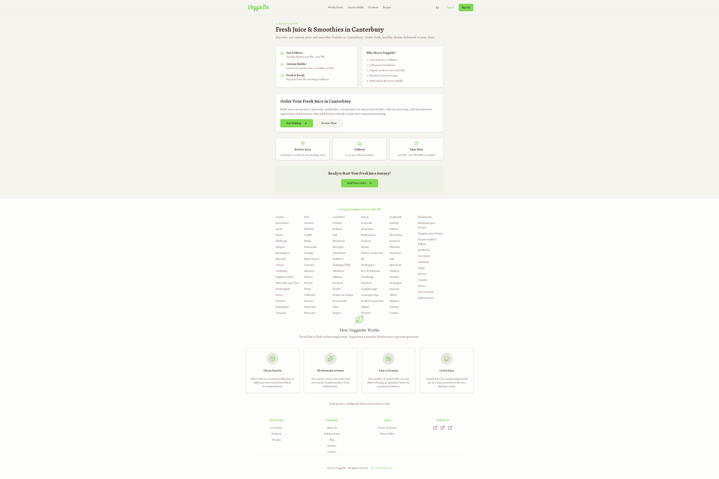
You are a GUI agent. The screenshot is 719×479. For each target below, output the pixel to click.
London (280, 217)
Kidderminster (426, 298)
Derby (307, 289)
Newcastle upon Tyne (287, 283)
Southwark (424, 250)
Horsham (338, 283)
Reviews (331, 446)
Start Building (293, 123)
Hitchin (365, 247)
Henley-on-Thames (343, 295)
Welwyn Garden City (372, 253)
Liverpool (281, 313)
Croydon (422, 280)
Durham (337, 223)
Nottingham (282, 307)
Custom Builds (356, 7)
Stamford (366, 283)
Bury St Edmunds (370, 271)
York (306, 217)
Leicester (309, 223)
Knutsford (395, 253)
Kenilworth (395, 217)
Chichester (338, 271)
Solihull (365, 307)
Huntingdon (367, 265)
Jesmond (394, 289)
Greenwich (424, 256)
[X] (442, 427)
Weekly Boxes (335, 7)
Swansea (308, 301)
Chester (308, 277)
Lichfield (394, 223)
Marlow (337, 289)
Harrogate (338, 247)
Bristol (279, 235)
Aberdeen (309, 271)
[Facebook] (450, 427)
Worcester (310, 313)
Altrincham (395, 265)
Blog (331, 440)
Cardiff (308, 235)
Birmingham (282, 253)
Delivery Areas (332, 434)
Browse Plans (328, 123)
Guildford (338, 259)
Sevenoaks (366, 223)
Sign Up (466, 7)
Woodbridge (367, 277)
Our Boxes (276, 428)
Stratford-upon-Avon (372, 301)
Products (373, 7)
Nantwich (394, 241)
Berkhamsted (368, 235)
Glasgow (280, 247)
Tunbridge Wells (341, 265)
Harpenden (367, 229)
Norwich (280, 301)
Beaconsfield (339, 301)
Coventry (309, 265)
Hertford (366, 241)
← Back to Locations (287, 23)
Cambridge (282, 271)
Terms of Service (387, 428)
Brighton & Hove (285, 277)
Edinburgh (281, 241)
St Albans (337, 229)
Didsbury (394, 271)
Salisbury (337, 277)
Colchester (310, 295)
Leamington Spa (369, 295)
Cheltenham (339, 253)
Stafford (393, 229)
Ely (362, 259)
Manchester (282, 223)
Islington (394, 301)
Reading (308, 253)
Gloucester (310, 307)
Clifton (393, 295)
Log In (450, 7)
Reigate (337, 313)
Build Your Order (356, 183)
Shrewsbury (395, 235)
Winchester (339, 241)
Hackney (394, 307)
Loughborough (369, 289)
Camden (394, 313)
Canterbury (339, 217)
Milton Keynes (312, 259)
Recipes (387, 7)
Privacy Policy (387, 434)
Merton (422, 274)
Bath (335, 235)
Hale (391, 259)
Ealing (421, 268)
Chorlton (394, 277)
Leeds (279, 229)
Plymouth (281, 259)
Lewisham (423, 262)
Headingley (395, 283)
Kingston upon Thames (430, 233)
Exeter (279, 295)
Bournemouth (425, 292)
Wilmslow (394, 247)
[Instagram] (435, 427)
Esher (336, 307)
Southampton (283, 289)
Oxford (279, 265)
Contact (332, 452)
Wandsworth (425, 217)
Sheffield (308, 229)
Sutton (421, 286)
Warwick (366, 313)
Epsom (364, 217)
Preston (308, 283)
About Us (332, 428)
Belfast (307, 241)
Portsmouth (310, 247)
